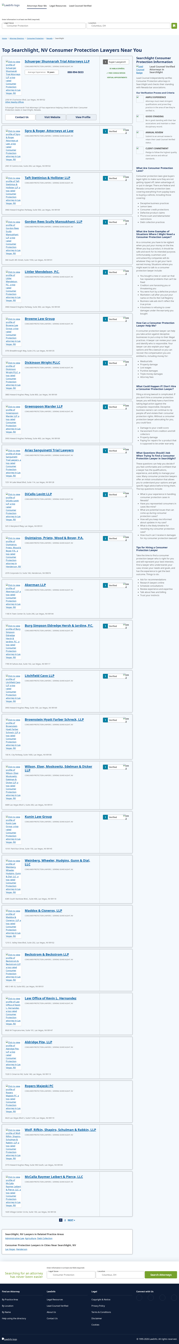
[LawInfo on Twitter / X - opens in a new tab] (151, 1298)
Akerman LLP (35, 585)
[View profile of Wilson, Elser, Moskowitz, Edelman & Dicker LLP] (13, 782)
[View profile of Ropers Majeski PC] (13, 1098)
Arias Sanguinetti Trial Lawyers (49, 450)
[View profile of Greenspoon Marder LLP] (13, 419)
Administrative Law (14, 1238)
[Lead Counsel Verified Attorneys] (141, 69)
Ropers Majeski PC (39, 1086)
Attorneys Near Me (37, 5)
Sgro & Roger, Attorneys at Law (49, 130)
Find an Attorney (11, 1291)
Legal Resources (58, 5)
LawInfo (51, 1291)
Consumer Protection (35, 38)
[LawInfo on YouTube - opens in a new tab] (162, 1298)
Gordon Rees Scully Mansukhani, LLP (53, 221)
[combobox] (44, 26)
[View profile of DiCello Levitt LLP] (13, 506)
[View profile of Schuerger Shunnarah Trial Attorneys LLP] (13, 77)
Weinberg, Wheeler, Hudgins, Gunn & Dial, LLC (57, 862)
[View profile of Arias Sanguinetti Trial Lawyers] (13, 462)
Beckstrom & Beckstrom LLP (47, 954)
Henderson (21, 1249)
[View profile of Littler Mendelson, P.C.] (13, 286)
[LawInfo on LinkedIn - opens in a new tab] (174, 1298)
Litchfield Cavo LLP (39, 675)
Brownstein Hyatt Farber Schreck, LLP (54, 719)
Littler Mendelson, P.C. (42, 271)
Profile (83, 117)
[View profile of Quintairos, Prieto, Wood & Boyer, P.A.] (13, 552)
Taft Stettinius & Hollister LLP (47, 177)
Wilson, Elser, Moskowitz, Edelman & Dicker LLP (58, 768)
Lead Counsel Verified (80, 5)
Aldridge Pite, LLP (38, 1042)
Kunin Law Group (38, 816)
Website (52, 117)
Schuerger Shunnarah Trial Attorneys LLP (57, 61)
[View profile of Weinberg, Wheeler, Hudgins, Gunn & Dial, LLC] (13, 876)
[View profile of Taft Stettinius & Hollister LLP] (13, 190)
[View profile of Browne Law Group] (13, 331)
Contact (21, 117)
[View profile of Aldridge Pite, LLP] (13, 1054)
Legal (94, 1291)
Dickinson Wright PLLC (42, 362)
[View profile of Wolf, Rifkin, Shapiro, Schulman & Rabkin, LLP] (13, 1144)
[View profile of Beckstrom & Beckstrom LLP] (13, 967)
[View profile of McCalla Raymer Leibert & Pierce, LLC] (13, 1191)
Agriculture (30, 1238)
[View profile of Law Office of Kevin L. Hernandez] (13, 1010)
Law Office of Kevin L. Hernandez (50, 998)
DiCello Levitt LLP (38, 494)
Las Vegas (10, 1249)
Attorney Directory (17, 38)
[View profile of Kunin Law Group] (13, 829)
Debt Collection (44, 1238)
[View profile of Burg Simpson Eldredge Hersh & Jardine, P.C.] (13, 641)
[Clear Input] (83, 25)
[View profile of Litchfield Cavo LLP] (13, 688)
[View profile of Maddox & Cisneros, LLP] (13, 923)
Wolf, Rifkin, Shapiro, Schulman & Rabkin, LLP (60, 1129)
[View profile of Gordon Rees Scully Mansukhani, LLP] (13, 237)
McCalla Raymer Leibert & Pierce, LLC (54, 1176)
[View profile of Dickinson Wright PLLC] (13, 375)
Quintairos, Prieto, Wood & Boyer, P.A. (54, 538)
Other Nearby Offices (14, 102)
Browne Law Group (40, 318)
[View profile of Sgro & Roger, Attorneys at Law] (13, 145)
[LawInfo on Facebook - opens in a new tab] (139, 1298)
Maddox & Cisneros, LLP (43, 910)
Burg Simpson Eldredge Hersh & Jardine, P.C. (59, 625)
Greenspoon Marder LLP (44, 406)
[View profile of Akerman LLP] (13, 596)
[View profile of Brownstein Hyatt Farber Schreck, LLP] (13, 733)
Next (70, 1220)
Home (4, 38)
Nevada (49, 38)
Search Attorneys (161, 1275)
